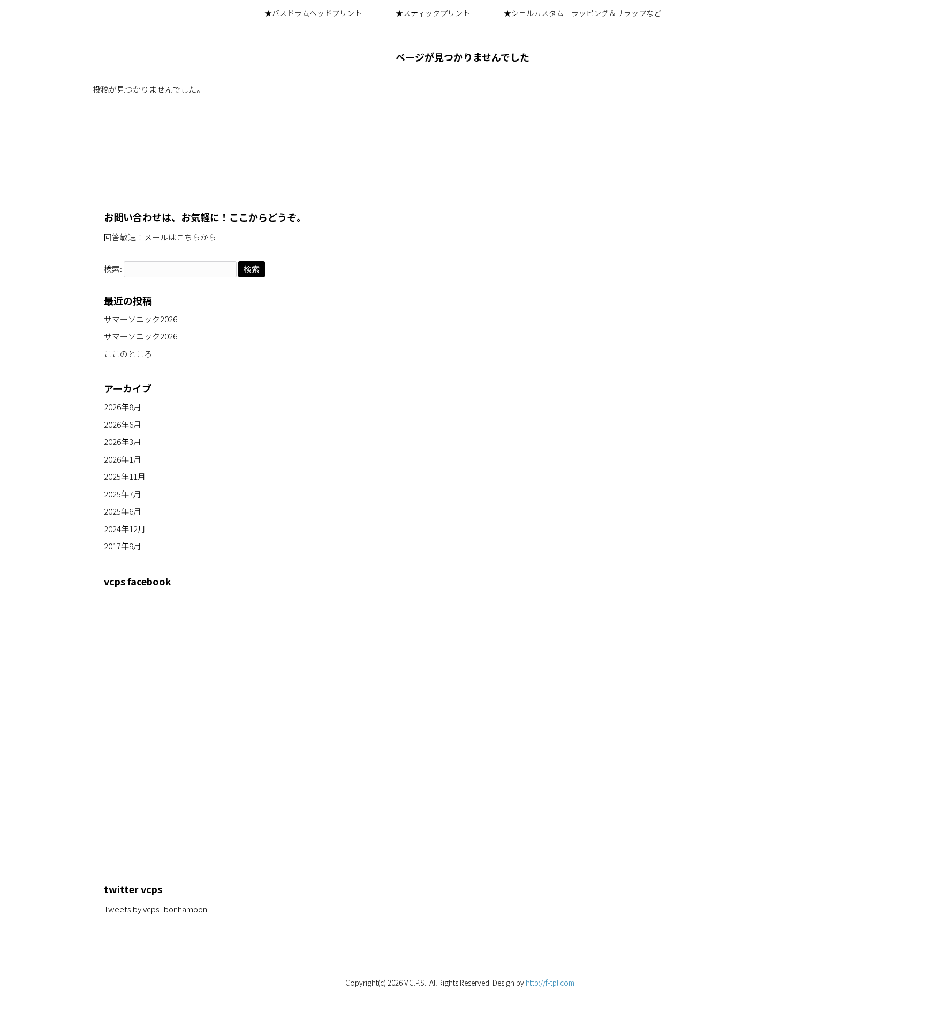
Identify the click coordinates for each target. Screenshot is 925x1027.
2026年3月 (122, 441)
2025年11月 (125, 476)
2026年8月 (122, 406)
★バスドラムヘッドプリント (313, 12)
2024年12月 (125, 528)
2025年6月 (122, 511)
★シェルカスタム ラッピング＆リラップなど (582, 12)
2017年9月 (122, 546)
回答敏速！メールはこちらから (160, 237)
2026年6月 (122, 424)
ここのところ (128, 353)
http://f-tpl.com (550, 982)
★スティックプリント (433, 12)
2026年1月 (122, 459)
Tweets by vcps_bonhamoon (155, 909)
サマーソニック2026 (140, 318)
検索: (113, 268)
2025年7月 (122, 494)
